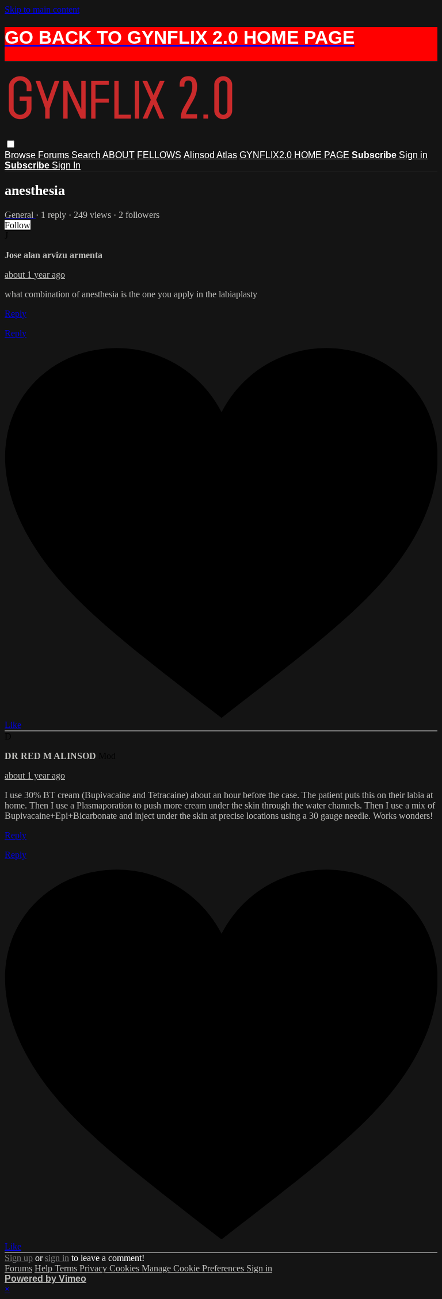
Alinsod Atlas (210, 155)
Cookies (125, 1268)
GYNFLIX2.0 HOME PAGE (294, 155)
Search (86, 155)
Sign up (19, 1258)
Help (45, 1268)
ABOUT (118, 155)
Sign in (413, 155)
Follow (18, 225)
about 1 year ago (35, 274)
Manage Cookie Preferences (194, 1268)
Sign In (66, 165)
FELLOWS (159, 155)
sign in (57, 1258)
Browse (21, 155)
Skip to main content (42, 9)
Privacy (94, 1268)
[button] (10, 144)
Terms (67, 1268)
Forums (54, 155)
